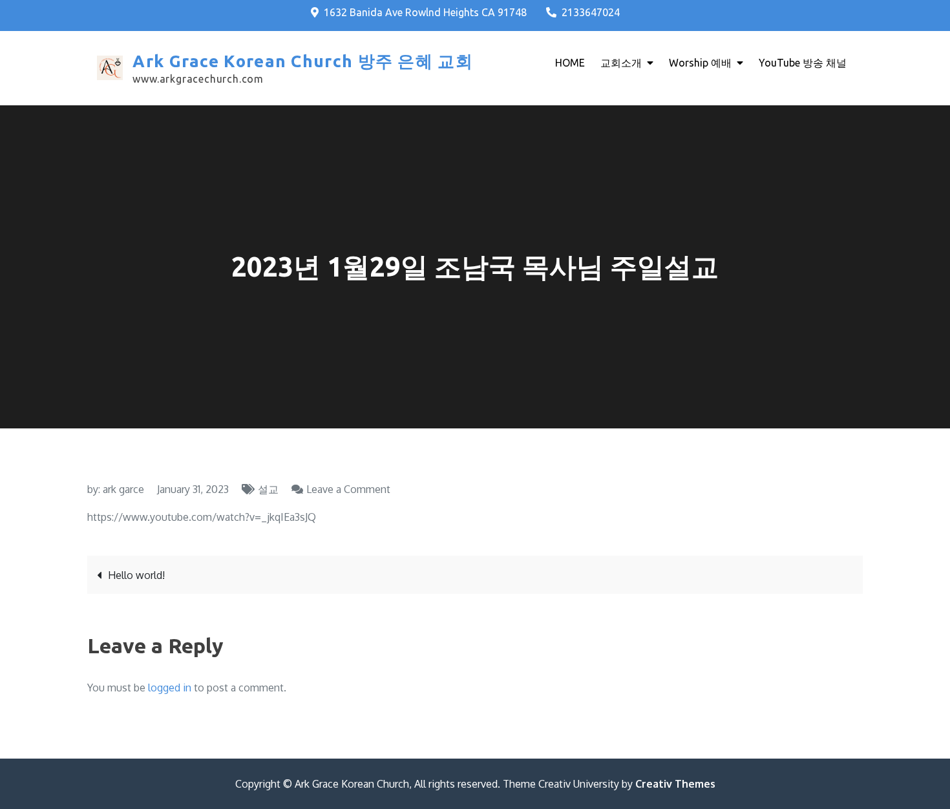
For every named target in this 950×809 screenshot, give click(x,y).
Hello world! (136, 575)
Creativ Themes (675, 783)
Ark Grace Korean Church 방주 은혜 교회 (302, 61)
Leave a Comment (348, 489)
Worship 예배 (700, 62)
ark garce (123, 489)
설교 (268, 489)
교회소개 (621, 62)
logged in (169, 687)
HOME (570, 62)
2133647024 (591, 12)
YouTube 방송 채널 (803, 62)
